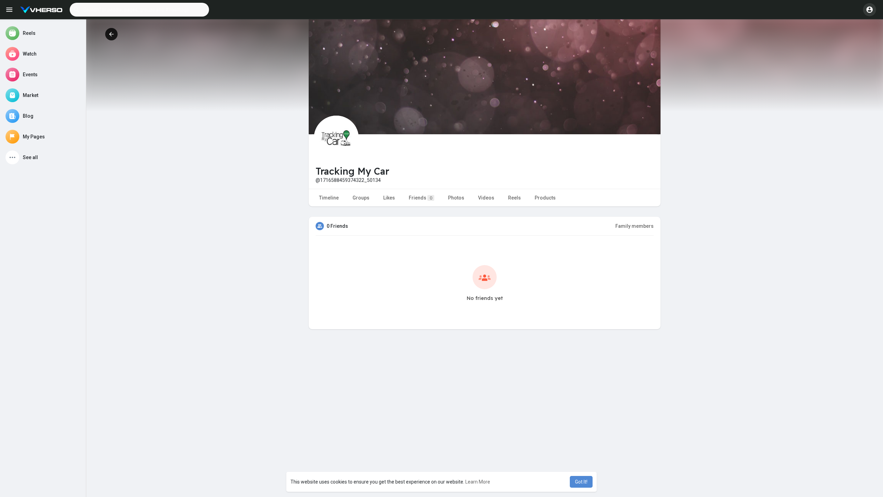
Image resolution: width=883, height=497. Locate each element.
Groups (361, 198)
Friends (420, 198)
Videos (486, 198)
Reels (514, 198)
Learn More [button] (477, 482)
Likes (389, 198)
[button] (139, 10)
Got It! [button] (581, 482)
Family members (634, 226)
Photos (456, 198)
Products (545, 198)
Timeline (329, 198)
